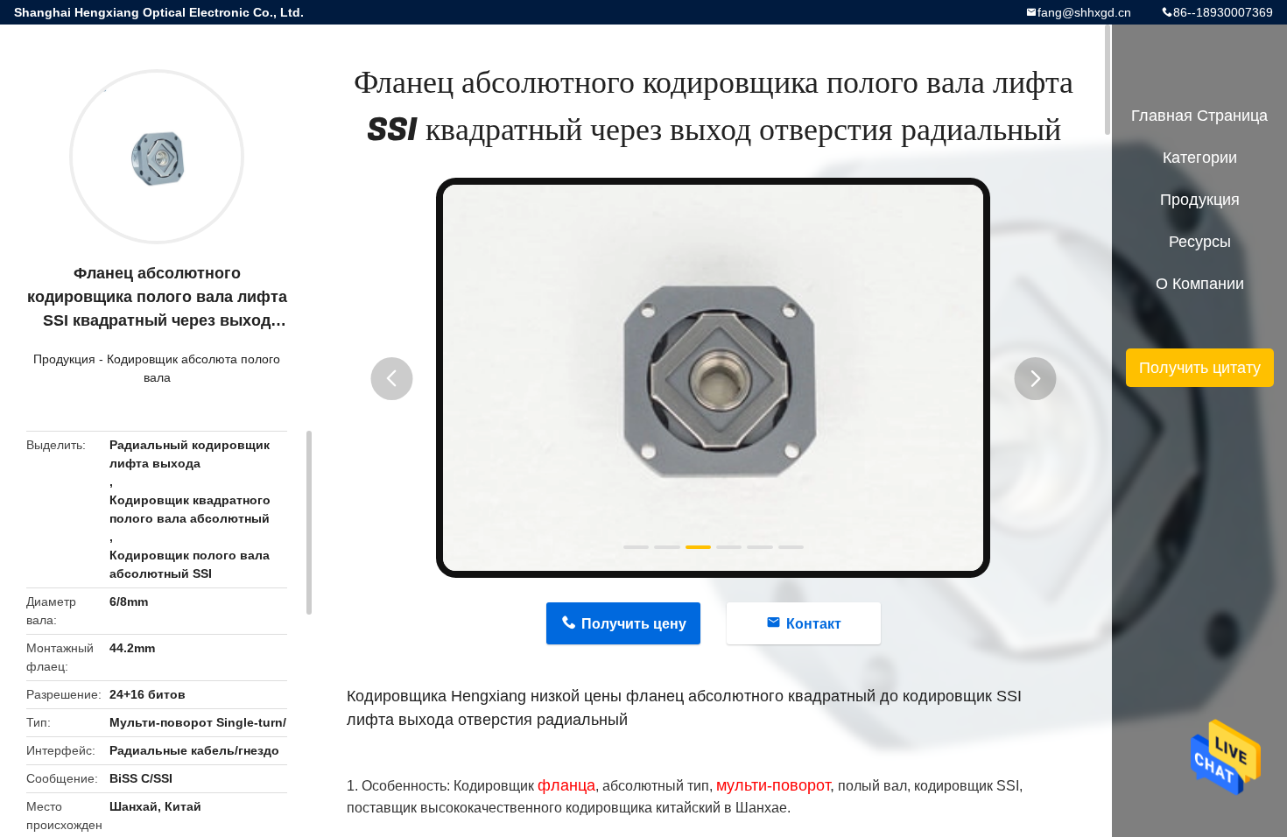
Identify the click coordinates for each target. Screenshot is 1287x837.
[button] (391, 378)
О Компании (1200, 283)
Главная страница (1199, 115)
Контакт (813, 623)
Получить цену (633, 623)
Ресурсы (1200, 241)
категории (1200, 157)
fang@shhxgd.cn (1084, 12)
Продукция (64, 359)
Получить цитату (1200, 367)
